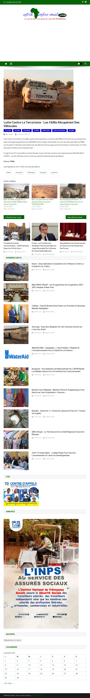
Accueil (17, 130)
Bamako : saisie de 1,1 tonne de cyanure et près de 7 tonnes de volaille (58, 412)
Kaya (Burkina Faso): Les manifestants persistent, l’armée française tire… (77, 217)
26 (53, 674)
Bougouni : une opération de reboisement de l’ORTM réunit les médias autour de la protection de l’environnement (58, 370)
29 (6, 678)
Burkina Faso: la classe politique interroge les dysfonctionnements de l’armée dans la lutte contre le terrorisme (15, 217)
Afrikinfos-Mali (49, 254)
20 (65, 669)
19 (53, 669)
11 (41, 665)
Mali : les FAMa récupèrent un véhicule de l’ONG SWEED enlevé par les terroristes (15, 202)
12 (53, 665)
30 (18, 678)
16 (18, 669)
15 (6, 669)
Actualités (26, 130)
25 (41, 674)
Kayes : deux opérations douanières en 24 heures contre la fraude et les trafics (58, 265)
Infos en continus (59, 130)
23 (18, 674)
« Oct (5, 683)
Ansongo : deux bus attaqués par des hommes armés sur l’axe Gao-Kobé (57, 328)
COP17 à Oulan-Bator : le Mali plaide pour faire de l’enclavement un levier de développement (54, 454)
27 (65, 674)
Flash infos (46, 130)
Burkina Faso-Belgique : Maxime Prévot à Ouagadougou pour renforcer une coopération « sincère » (58, 391)
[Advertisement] (45, 43)
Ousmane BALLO (23, 134)
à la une (8, 130)
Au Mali (36, 130)
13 (65, 665)
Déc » (10, 683)
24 (29, 674)
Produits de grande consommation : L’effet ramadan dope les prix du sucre (16, 245)
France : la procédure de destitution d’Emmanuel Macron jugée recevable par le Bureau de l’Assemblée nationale (44, 247)
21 (77, 669)
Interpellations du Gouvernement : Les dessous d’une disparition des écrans (73, 245)
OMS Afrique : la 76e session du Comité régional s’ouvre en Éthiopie (58, 433)
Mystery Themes (36, 695)
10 (29, 665)
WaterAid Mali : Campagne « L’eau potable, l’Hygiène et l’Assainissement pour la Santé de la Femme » (55, 349)
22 (6, 674)
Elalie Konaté (21, 252)
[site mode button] (80, 64)
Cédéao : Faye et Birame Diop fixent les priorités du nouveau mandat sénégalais (58, 307)
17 (29, 669)
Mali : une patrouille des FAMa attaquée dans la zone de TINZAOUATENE (42, 202)
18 (41, 669)
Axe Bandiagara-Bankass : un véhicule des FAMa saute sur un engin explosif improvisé (71, 202)
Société (71, 130)
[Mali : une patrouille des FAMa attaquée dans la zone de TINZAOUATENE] (44, 191)
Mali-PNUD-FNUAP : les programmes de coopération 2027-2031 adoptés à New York (58, 286)
